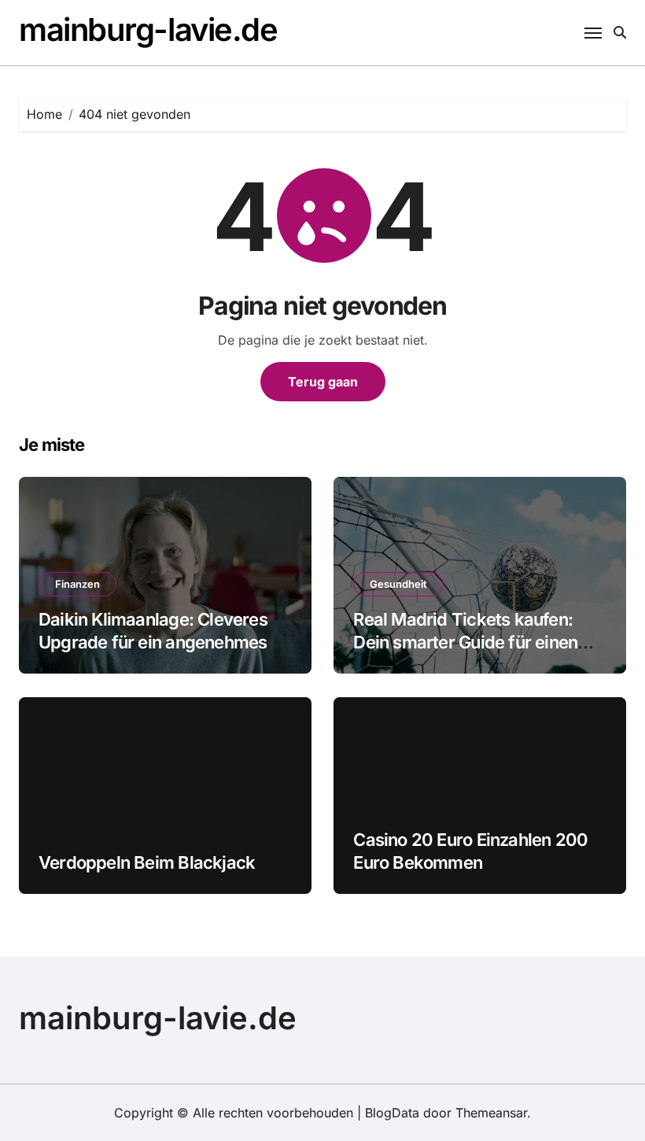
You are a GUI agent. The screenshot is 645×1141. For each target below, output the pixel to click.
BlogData (392, 1113)
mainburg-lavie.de (148, 29)
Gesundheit (398, 584)
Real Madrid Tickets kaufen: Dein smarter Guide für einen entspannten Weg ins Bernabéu (475, 641)
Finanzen (77, 584)
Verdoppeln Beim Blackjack (147, 862)
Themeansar (491, 1113)
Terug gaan (323, 382)
